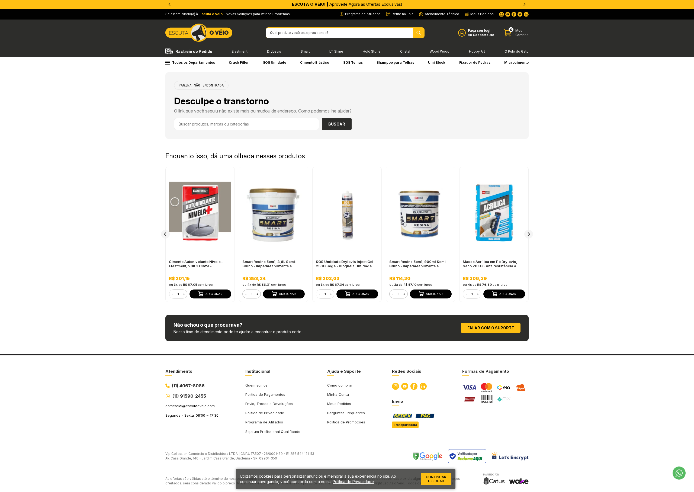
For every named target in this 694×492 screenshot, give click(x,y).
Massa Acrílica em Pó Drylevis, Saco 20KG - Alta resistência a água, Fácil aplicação (490, 263)
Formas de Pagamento (485, 371)
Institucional (257, 371)
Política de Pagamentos (265, 394)
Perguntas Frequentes (346, 413)
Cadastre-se (483, 35)
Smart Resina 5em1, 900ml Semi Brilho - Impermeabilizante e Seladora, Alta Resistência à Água (419, 263)
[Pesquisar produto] (419, 32)
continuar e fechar (436, 479)
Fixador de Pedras (474, 62)
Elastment (240, 51)
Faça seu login (480, 30)
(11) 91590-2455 (189, 396)
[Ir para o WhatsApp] (679, 473)
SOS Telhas (353, 62)
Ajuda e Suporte (344, 371)
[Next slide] (528, 234)
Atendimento (178, 371)
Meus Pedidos (339, 403)
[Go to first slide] (524, 4)
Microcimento (516, 62)
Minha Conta (338, 394)
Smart (305, 51)
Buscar (336, 124)
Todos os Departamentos (193, 62)
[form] (178, 294)
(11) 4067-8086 (188, 385)
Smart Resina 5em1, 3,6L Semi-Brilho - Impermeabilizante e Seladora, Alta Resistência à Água (272, 263)
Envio (397, 401)
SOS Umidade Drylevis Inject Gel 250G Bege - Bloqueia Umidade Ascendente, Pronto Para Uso (344, 263)
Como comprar (340, 385)
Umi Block (436, 62)
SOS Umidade (274, 62)
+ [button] (184, 294)
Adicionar (213, 294)
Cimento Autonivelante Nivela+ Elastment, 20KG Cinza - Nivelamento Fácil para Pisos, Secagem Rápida (196, 263)
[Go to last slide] (165, 234)
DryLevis (274, 51)
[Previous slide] (169, 4)
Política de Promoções (346, 422)
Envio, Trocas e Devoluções (269, 403)
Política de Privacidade (264, 413)
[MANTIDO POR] (494, 481)
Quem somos (256, 385)
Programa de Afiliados (264, 422)
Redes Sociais (406, 371)
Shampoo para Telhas (395, 62)
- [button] (172, 294)
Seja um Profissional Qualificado (272, 431)
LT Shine (336, 51)
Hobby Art (477, 51)
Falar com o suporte (490, 328)
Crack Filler (239, 62)
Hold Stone (372, 51)
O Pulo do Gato (517, 51)
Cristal (405, 51)
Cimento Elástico (314, 62)
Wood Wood (439, 51)
